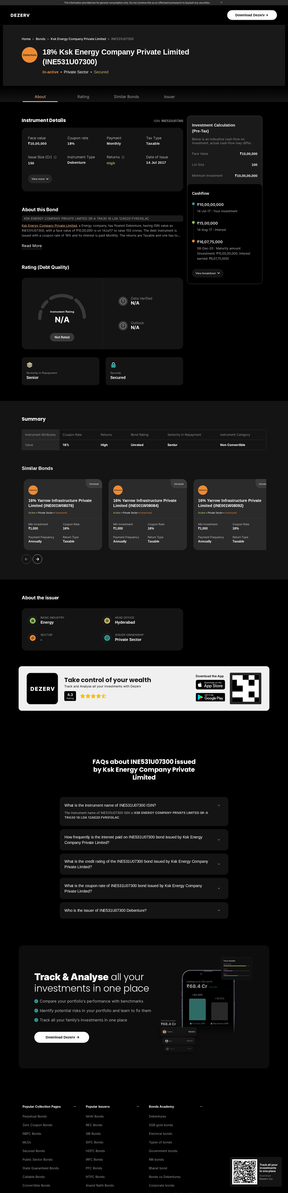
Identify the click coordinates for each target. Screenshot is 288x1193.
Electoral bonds (160, 1134)
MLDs (27, 1142)
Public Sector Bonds (38, 1159)
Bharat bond (158, 1168)
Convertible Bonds (36, 1185)
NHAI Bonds (95, 1116)
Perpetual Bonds (35, 1116)
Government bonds (163, 1151)
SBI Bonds (93, 1134)
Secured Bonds (34, 1151)
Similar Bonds (126, 96)
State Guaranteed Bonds (41, 1168)
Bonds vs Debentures (164, 1177)
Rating (83, 96)
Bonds (40, 39)
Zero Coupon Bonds (37, 1125)
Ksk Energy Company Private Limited (78, 39)
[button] (49, 1106)
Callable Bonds (34, 1177)
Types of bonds (160, 1142)
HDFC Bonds (95, 1151)
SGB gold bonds (161, 1125)
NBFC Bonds (32, 1134)
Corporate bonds (161, 1185)
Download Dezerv (250, 15)
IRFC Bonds (94, 1159)
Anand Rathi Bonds (100, 1185)
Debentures (157, 1116)
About (40, 96)
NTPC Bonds (95, 1177)
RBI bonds (156, 1159)
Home (26, 39)
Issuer (169, 96)
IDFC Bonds (94, 1142)
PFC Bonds (94, 1168)
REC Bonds (94, 1125)
